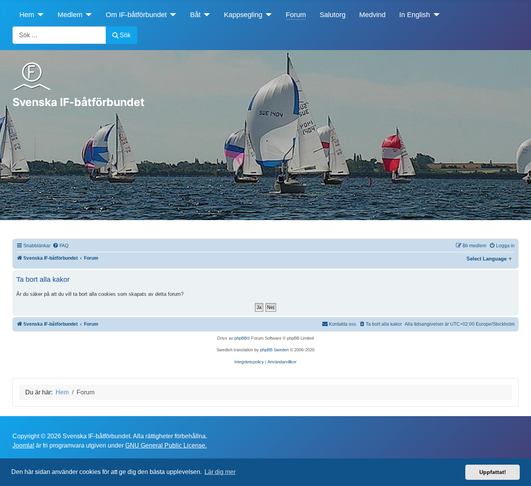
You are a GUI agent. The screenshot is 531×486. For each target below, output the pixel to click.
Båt (195, 15)
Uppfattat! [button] (492, 472)
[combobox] (59, 35)
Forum (296, 15)
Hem (26, 15)
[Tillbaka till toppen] (517, 471)
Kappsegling (243, 15)
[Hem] (39, 15)
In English (414, 15)
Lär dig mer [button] (220, 472)
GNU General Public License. (166, 445)
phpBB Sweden (274, 349)
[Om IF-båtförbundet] (171, 15)
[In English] (435, 15)
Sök (125, 35)
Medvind (372, 15)
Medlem (70, 15)
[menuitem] (60, 246)
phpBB (240, 338)
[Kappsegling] (267, 15)
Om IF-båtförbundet (136, 15)
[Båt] (205, 15)
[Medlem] (87, 15)
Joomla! (23, 445)
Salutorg (333, 15)
